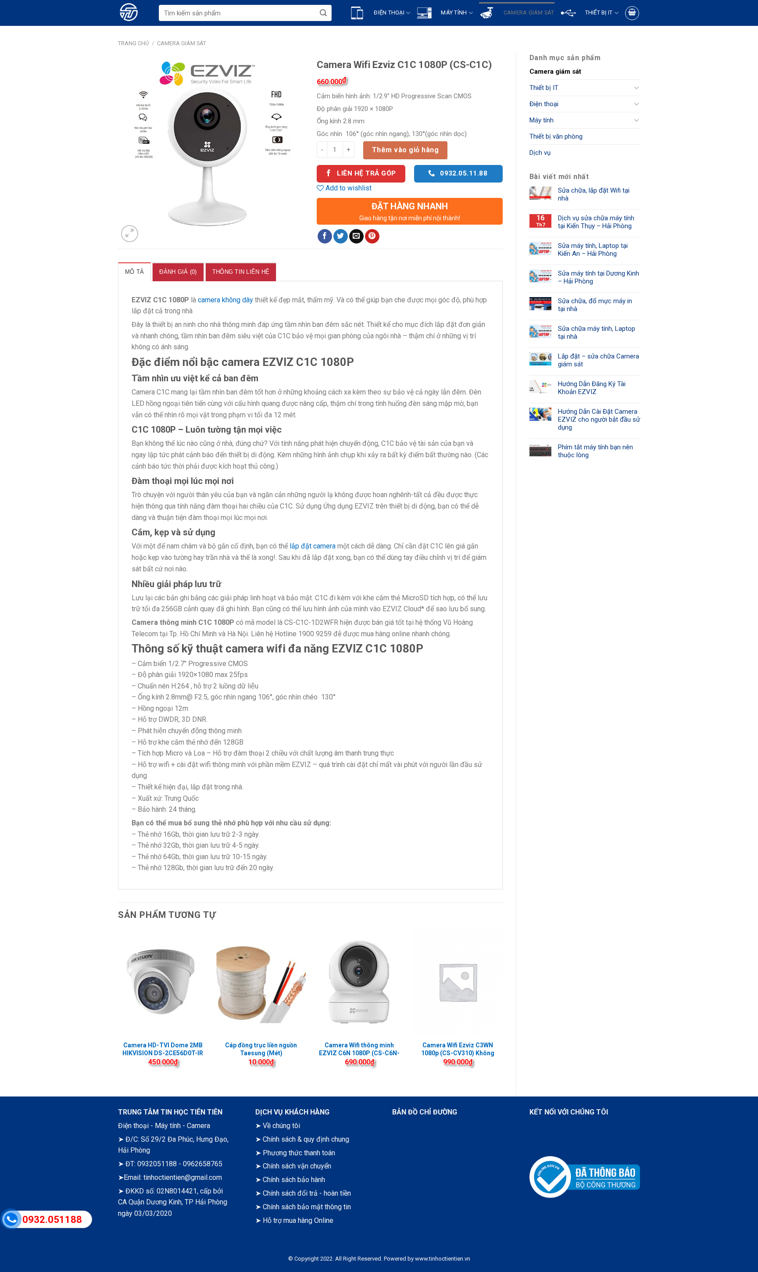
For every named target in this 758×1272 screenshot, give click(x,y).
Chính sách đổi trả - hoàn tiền (307, 1193)
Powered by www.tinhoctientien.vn (427, 1258)
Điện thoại (543, 104)
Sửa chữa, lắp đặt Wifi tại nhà (593, 194)
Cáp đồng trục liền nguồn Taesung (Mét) (261, 1049)
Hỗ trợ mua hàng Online (298, 1220)
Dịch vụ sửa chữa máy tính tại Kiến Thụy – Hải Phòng (596, 222)
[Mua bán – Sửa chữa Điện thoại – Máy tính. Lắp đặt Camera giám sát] (138, 13)
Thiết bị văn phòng (556, 136)
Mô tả (134, 272)
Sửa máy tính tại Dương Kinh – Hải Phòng (598, 277)
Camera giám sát (181, 43)
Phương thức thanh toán (299, 1153)
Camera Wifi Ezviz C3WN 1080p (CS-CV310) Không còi (457, 1053)
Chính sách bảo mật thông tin (307, 1207)
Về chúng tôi (281, 1126)
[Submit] (323, 13)
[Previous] (118, 1004)
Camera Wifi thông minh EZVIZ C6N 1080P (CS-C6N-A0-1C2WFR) (359, 1053)
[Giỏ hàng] (632, 13)
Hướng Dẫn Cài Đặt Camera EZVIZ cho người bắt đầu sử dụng (599, 419)
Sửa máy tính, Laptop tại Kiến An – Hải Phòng (593, 250)
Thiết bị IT (543, 88)
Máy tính (541, 120)
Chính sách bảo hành (294, 1179)
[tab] (134, 271)
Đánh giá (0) (178, 272)
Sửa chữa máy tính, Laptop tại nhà (596, 332)
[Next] (502, 1004)
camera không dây (225, 300)
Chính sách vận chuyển (297, 1166)
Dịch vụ (540, 153)
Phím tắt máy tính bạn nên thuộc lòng (595, 451)
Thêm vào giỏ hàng (405, 150)
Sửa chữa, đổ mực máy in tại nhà (595, 305)
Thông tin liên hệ (240, 272)
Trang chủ (133, 43)
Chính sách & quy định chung (306, 1139)
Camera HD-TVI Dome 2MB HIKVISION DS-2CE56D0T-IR (162, 1049)
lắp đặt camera (313, 546)
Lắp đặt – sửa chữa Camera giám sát (598, 360)
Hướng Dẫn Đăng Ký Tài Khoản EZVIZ (592, 388)
